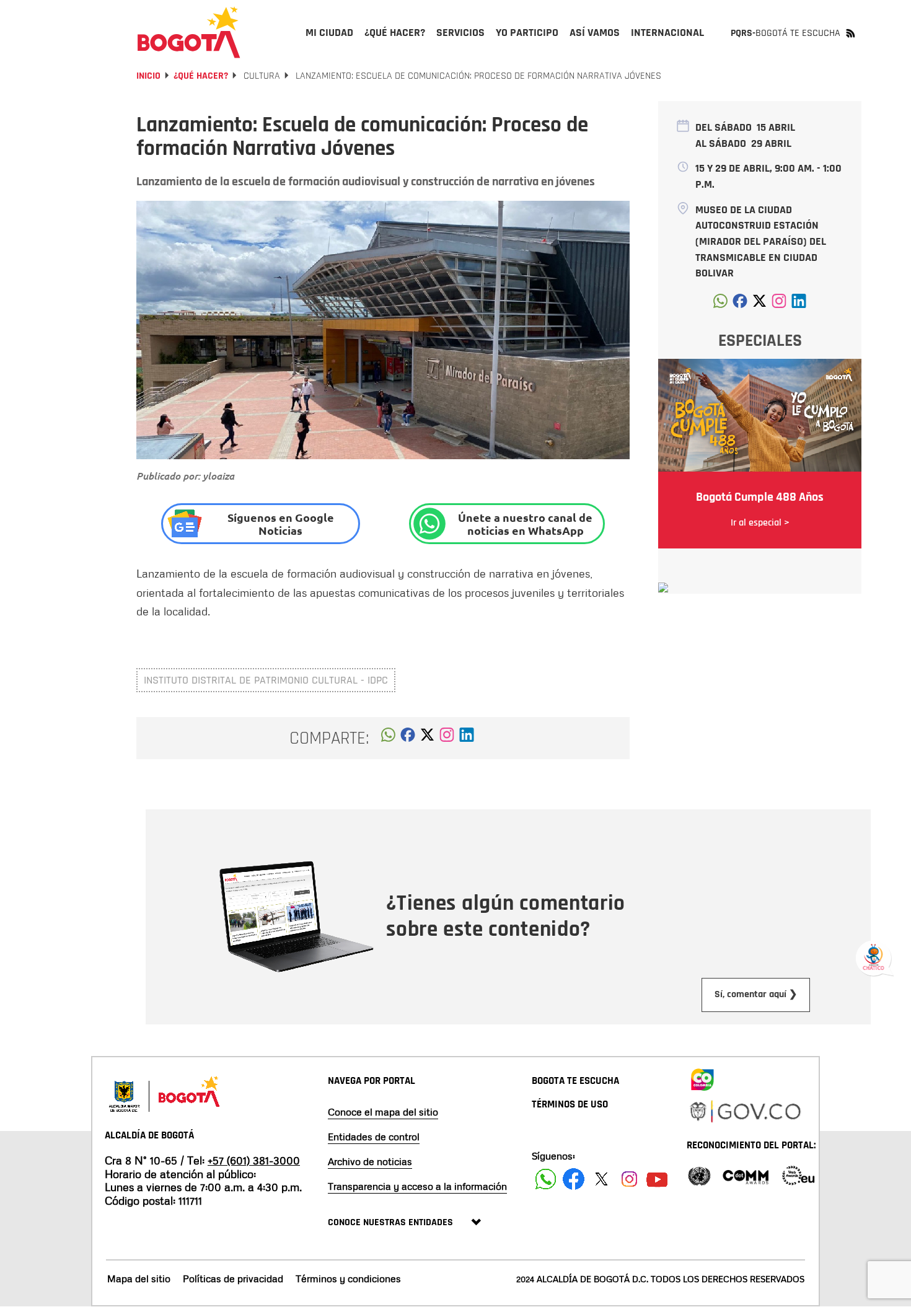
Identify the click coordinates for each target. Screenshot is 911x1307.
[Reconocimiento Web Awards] (798, 1175)
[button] (388, 738)
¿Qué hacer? (201, 75)
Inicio (148, 75)
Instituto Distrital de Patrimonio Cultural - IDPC (266, 680)
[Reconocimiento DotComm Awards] (745, 1175)
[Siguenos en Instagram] (629, 1179)
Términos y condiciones (348, 1278)
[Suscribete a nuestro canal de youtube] (657, 1179)
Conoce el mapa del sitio (383, 1112)
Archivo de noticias (370, 1161)
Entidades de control (374, 1136)
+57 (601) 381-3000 (254, 1160)
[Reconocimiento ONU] (699, 1175)
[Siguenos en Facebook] (546, 1179)
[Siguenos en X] (601, 1179)
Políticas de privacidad (233, 1278)
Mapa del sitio (138, 1278)
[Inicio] (189, 32)
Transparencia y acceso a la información (417, 1186)
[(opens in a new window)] (447, 738)
